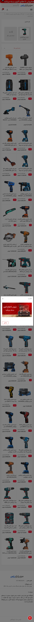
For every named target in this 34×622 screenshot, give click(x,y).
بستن (5, 323)
